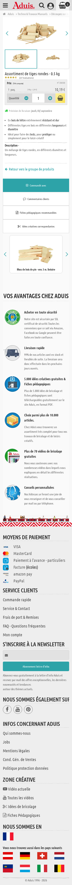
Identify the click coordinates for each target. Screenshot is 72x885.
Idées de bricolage (22, 806)
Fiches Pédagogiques (23, 815)
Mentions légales (16, 750)
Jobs (6, 741)
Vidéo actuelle (19, 788)
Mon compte (12, 634)
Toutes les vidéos (20, 797)
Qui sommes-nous (17, 733)
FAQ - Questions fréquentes (24, 625)
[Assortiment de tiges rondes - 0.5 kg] (37, 33)
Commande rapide (17, 599)
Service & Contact (16, 608)
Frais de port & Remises (21, 617)
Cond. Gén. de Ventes (19, 759)
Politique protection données (25, 768)
